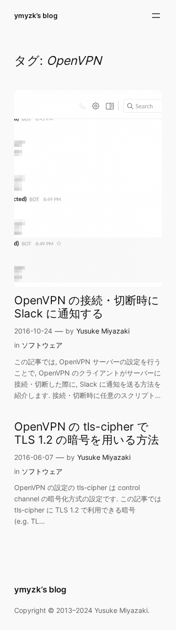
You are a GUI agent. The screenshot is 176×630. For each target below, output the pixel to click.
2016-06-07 (33, 457)
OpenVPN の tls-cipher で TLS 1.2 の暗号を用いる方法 (86, 433)
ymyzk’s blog (36, 15)
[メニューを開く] (156, 15)
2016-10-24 (33, 331)
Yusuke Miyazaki (103, 331)
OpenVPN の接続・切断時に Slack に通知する (86, 307)
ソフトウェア (42, 345)
